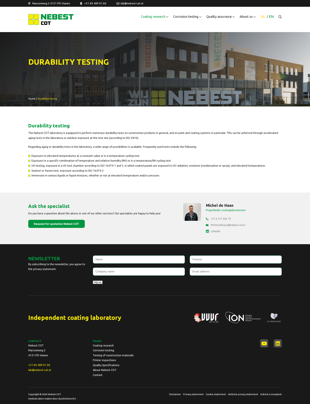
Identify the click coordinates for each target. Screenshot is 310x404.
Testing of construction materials (113, 355)
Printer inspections (104, 360)
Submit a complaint (271, 394)
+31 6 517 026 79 (221, 218)
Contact (98, 374)
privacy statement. (44, 268)
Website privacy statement (243, 394)
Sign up (97, 282)
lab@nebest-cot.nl (132, 3)
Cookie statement (216, 394)
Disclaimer (175, 394)
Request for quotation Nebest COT (56, 223)
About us (246, 16)
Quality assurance (219, 16)
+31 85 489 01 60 (95, 3)
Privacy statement (193, 394)
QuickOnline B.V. (67, 398)
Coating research (153, 16)
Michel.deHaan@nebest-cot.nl (228, 225)
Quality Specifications (106, 365)
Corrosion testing (185, 16)
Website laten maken (40, 398)
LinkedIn (215, 231)
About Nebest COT (104, 369)
